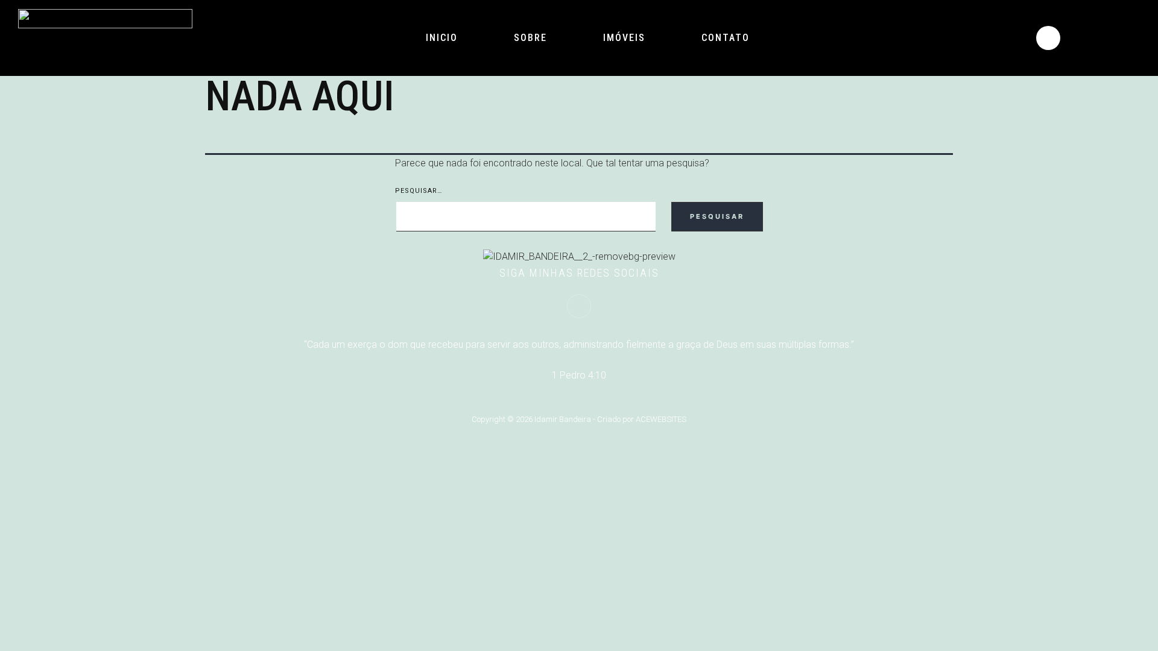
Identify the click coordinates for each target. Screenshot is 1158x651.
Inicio (442, 37)
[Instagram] (1048, 38)
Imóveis (624, 37)
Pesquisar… (418, 191)
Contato (725, 37)
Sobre (530, 37)
